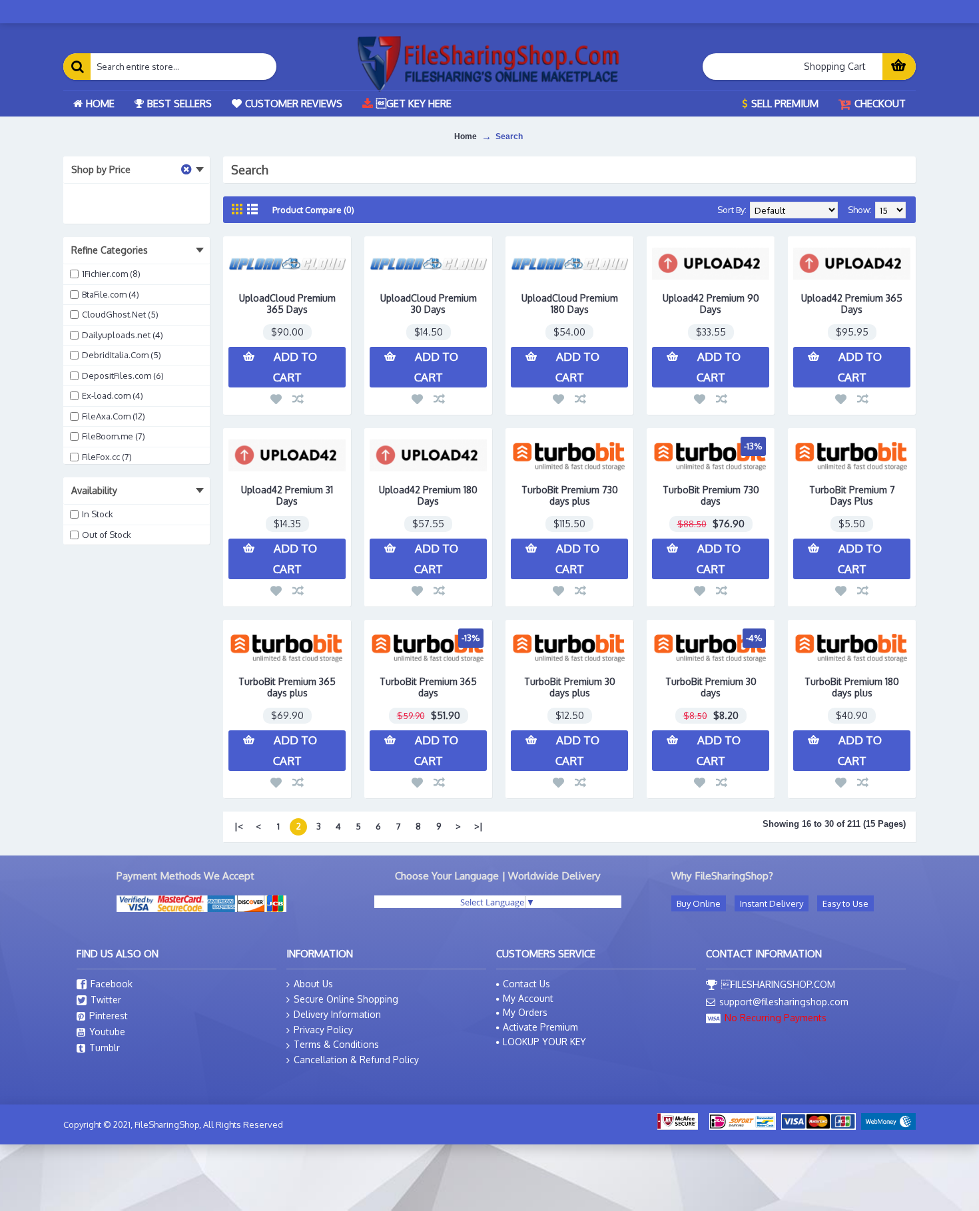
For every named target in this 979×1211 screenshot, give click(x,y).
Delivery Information (337, 1014)
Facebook (112, 983)
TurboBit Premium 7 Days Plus (852, 495)
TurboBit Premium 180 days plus (852, 687)
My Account (528, 998)
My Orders (525, 1012)
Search (509, 136)
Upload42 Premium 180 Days (428, 495)
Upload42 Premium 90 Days (711, 303)
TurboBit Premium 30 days (711, 687)
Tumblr (104, 1047)
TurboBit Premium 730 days (711, 495)
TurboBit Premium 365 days (428, 687)
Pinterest (108, 1015)
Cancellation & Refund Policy (356, 1059)
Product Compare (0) (313, 209)
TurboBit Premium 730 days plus (569, 495)
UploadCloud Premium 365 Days (287, 303)
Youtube (107, 1031)
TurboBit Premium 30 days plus (569, 687)
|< (238, 826)
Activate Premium (540, 1027)
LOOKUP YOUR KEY (544, 1041)
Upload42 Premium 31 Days (287, 495)
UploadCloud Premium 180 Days (569, 303)
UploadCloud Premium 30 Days (428, 303)
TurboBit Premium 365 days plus (287, 687)
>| (478, 826)
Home (465, 136)
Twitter (106, 999)
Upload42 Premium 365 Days (851, 303)
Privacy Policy (323, 1029)
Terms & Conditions (336, 1044)
